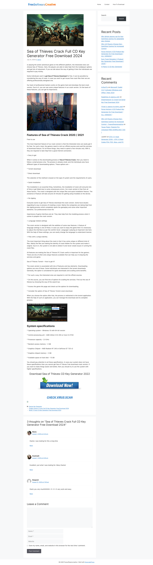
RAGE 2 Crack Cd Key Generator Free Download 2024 (45, 410)
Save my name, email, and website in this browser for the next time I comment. (57, 545)
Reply (31, 445)
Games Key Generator (35, 406)
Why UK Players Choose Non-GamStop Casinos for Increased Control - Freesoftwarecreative (112, 121)
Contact (106, 4)
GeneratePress (89, 562)
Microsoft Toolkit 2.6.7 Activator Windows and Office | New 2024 (111, 90)
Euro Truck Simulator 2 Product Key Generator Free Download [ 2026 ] (112, 61)
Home (99, 4)
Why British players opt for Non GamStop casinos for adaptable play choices (112, 39)
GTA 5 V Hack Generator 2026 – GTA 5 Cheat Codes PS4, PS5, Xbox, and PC (112, 139)
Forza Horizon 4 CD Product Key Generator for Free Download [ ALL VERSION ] (112, 54)
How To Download (118, 4)
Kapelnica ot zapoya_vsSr (110, 97)
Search (103, 15)
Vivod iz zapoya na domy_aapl (112, 107)
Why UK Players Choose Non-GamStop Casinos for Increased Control (112, 46)
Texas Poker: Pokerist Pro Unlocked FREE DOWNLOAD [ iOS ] (113, 129)
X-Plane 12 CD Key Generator (111, 67)
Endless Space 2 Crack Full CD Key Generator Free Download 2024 (49, 408)
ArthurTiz (104, 87)
